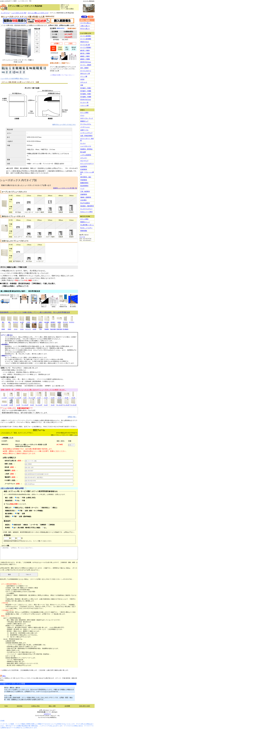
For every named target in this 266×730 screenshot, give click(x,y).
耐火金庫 (83, 152)
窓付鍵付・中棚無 (85, 91)
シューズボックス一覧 (18, 13)
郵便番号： (11, 470)
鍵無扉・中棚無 (85, 59)
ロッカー (83, 143)
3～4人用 (4, 397)
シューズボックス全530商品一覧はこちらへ (15, 78)
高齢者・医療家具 (85, 197)
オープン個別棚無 (85, 39)
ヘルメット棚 (84, 105)
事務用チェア (84, 121)
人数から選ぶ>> (85, 26)
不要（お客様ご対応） (29, 497)
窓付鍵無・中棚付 (85, 94)
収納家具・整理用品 (86, 149)
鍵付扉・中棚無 (85, 53)
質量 (37, 47)
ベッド (82, 188)
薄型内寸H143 (84, 42)
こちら (75, 435)
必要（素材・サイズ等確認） (34, 510)
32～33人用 (39, 405)
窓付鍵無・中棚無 (85, 97)
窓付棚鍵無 (65, 329)
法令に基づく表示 (84, 706)
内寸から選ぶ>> (85, 28)
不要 (23, 500)
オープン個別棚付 (85, 36)
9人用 (24, 397)
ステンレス (28, 329)
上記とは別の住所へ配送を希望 (12, 488)
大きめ (15, 329)
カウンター (83, 158)
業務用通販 (83, 230)
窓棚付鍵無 (59, 329)
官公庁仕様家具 (85, 203)
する (18, 497)
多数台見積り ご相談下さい (60, 63)
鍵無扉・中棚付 (85, 56)
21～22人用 (4, 405)
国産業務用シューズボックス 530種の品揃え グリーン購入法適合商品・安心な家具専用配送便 (35, 312)
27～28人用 (25, 405)
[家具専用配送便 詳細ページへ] (54, 59)
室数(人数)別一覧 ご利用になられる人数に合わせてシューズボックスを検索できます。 (33, 390)
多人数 (22, 322)
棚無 (9, 322)
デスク (82, 115)
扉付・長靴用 (84, 68)
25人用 (18, 405)
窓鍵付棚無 (53, 329)
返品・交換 (52, 706)
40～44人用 (59, 405)
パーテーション (85, 127)
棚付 (3, 322)
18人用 (66, 397)
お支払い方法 (35, 706)
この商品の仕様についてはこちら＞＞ (62, 75)
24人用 (11, 405)
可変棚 (28, 322)
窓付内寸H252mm (85, 99)
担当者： (10, 467)
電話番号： (11, 477)
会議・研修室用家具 (86, 135)
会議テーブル (84, 130)
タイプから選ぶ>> (85, 23)
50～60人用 (73, 405)
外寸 (37, 36)
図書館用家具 (84, 183)
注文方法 (19, 706)
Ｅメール (82, 237)
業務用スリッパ (85, 222)
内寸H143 (15, 322)
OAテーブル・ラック (86, 118)
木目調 (34, 329)
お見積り (57, 43)
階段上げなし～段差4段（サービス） (27, 507)
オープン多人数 (85, 44)
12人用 (39, 397)
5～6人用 (11, 397)
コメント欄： (5, 545)
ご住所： (10, 474)
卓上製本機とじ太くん (87, 225)
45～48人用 (66, 405)
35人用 (45, 405)
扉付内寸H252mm (85, 62)
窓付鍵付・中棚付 (85, 88)
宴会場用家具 (84, 186)
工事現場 (52, 524)
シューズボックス (85, 146)
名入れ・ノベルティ (86, 228)
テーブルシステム (85, 124)
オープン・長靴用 (85, 65)
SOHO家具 (83, 200)
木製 (40, 329)
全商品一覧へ (72, 417)
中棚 (37, 43)
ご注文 (70, 43)
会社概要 (67, 706)
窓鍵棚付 (46, 329)
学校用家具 (83, 180)
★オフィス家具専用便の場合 (12, 618)
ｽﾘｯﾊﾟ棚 (34, 322)
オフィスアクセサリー (87, 163)
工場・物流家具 (85, 191)
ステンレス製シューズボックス (38, 13)
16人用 (59, 397)
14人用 (45, 397)
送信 (9, 574)
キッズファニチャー (86, 209)
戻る (4, 676)
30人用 (32, 405)
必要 (23, 513)
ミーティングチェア (86, 133)
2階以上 (54, 507)
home (6, 706)
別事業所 (43, 524)
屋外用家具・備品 (85, 177)
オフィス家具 (84, 112)
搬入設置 (66, 48)
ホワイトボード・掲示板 (87, 139)
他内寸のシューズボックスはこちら (64, 124)
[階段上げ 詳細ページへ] (63, 59)
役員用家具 (83, 166)
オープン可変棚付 (85, 47)
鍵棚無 (59, 322)
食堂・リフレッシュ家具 (87, 173)
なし (45, 527)
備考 (37, 51)
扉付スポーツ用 (85, 73)
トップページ (5, 13)
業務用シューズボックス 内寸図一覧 (65, 188)
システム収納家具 (85, 155)
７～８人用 (18, 397)
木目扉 (82, 79)
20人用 (73, 397)
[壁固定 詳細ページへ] (72, 59)
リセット (28, 574)
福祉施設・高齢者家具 (87, 206)
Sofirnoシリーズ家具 (86, 212)
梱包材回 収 (74, 48)
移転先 (25, 524)
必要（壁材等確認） (25, 516)
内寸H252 (65, 322)
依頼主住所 (17, 524)
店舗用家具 (83, 194)
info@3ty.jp (47, 714)
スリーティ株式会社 (88, 1)
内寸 (37, 39)
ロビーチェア (84, 160)
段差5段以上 (46, 507)
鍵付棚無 (46, 322)
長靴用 (3, 329)
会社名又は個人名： (14, 460)
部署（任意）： (10, 464)
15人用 (52, 397)
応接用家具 (83, 169)
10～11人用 (32, 397)
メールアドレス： (13, 483)
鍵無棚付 (53, 322)
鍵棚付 (40, 322)
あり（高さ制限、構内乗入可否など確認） (27, 527)
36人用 (52, 405)
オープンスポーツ (85, 71)
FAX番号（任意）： (11, 480)
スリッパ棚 (83, 76)
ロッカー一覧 (84, 102)
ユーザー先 (34, 524)
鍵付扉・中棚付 (85, 50)
